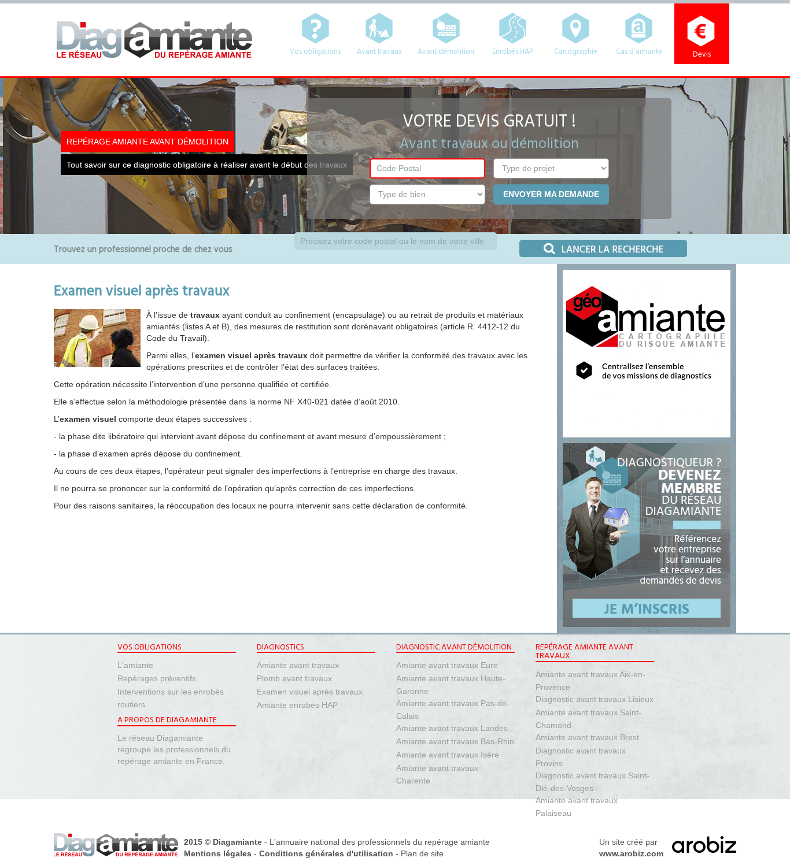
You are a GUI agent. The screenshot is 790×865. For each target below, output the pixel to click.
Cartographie (575, 52)
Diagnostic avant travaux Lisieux (595, 699)
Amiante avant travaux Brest (587, 737)
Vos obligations (315, 52)
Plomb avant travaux (294, 678)
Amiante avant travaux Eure (447, 665)
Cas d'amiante (639, 52)
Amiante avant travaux (298, 665)
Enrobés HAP (512, 52)
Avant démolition (446, 52)
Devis (702, 55)
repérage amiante (457, 842)
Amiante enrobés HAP (297, 705)
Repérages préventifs (156, 678)
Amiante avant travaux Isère (447, 754)
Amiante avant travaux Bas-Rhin (455, 741)
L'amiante (135, 665)
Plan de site (422, 853)
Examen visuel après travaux (310, 691)
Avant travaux (379, 52)
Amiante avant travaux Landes (452, 728)
